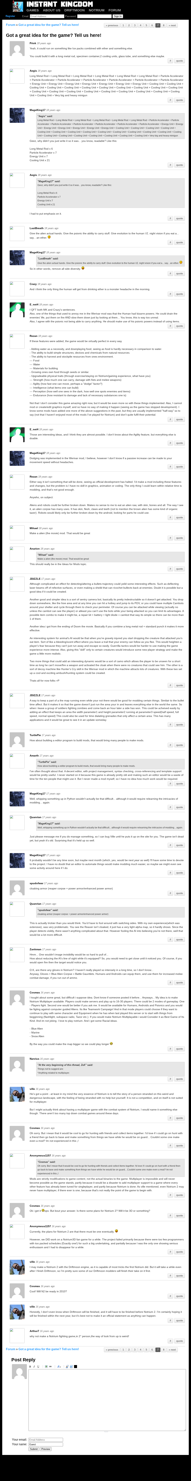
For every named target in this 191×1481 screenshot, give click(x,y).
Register (10, 16)
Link (51, 1367)
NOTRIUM (96, 10)
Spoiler (76, 1367)
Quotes (68, 1367)
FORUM (115, 10)
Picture (47, 1367)
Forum (10, 24)
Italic (35, 1367)
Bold (31, 1367)
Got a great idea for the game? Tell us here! (48, 24)
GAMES (32, 10)
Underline (39, 1367)
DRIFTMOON (74, 10)
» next (172, 25)
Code (72, 1367)
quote (179, 60)
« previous (112, 25)
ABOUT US (51, 10)
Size (59, 1367)
